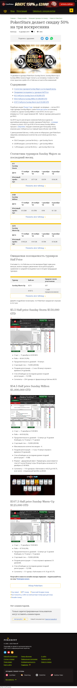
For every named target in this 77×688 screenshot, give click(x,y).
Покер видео (8, 662)
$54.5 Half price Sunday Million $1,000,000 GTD (30, 99)
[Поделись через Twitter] (42, 38)
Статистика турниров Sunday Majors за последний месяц (35, 89)
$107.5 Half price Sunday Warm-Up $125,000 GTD (31, 102)
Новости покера (46, 662)
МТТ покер (24, 592)
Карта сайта (8, 665)
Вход (12, 11)
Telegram (5, 652)
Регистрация (22, 11)
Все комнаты (10, 679)
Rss (12, 652)
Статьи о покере (9, 659)
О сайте (43, 656)
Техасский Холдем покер (39, 592)
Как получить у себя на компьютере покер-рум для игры (31, 595)
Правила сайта (46, 659)
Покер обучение (26, 656)
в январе (54, 122)
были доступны (42, 109)
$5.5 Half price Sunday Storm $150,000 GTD (29, 95)
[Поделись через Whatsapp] (51, 38)
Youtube (8, 652)
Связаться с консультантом (44, 11)
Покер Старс (28, 107)
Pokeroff (5, 11)
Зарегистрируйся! (51, 619)
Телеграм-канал (23, 579)
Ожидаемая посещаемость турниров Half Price (31, 92)
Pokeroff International (10, 656)
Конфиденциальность (28, 662)
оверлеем (21, 127)
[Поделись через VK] (37, 38)
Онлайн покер (16, 597)
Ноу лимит (14, 592)
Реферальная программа (29, 659)
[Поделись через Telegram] (46, 38)
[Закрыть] (76, 1)
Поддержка (24, 665)
